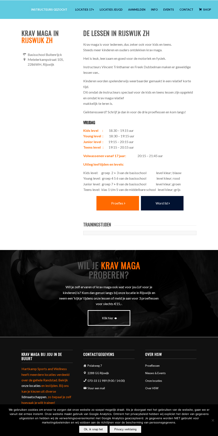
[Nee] (213, 420)
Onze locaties (153, 380)
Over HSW (151, 388)
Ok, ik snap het (93, 429)
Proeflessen (152, 365)
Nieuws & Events (155, 373)
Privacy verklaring (125, 429)
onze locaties (31, 385)
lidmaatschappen (34, 397)
